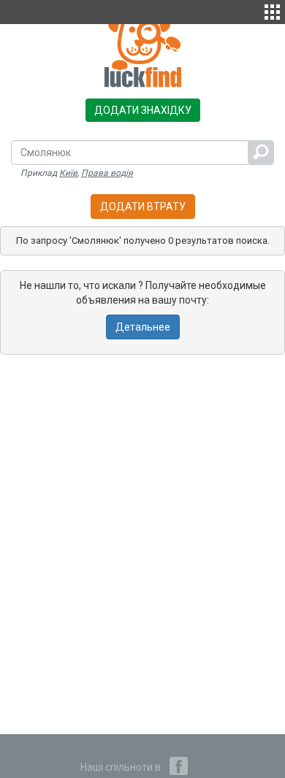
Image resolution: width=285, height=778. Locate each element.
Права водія (107, 173)
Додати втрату (143, 206)
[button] (272, 10)
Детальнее (142, 327)
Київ (68, 173)
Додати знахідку (142, 110)
